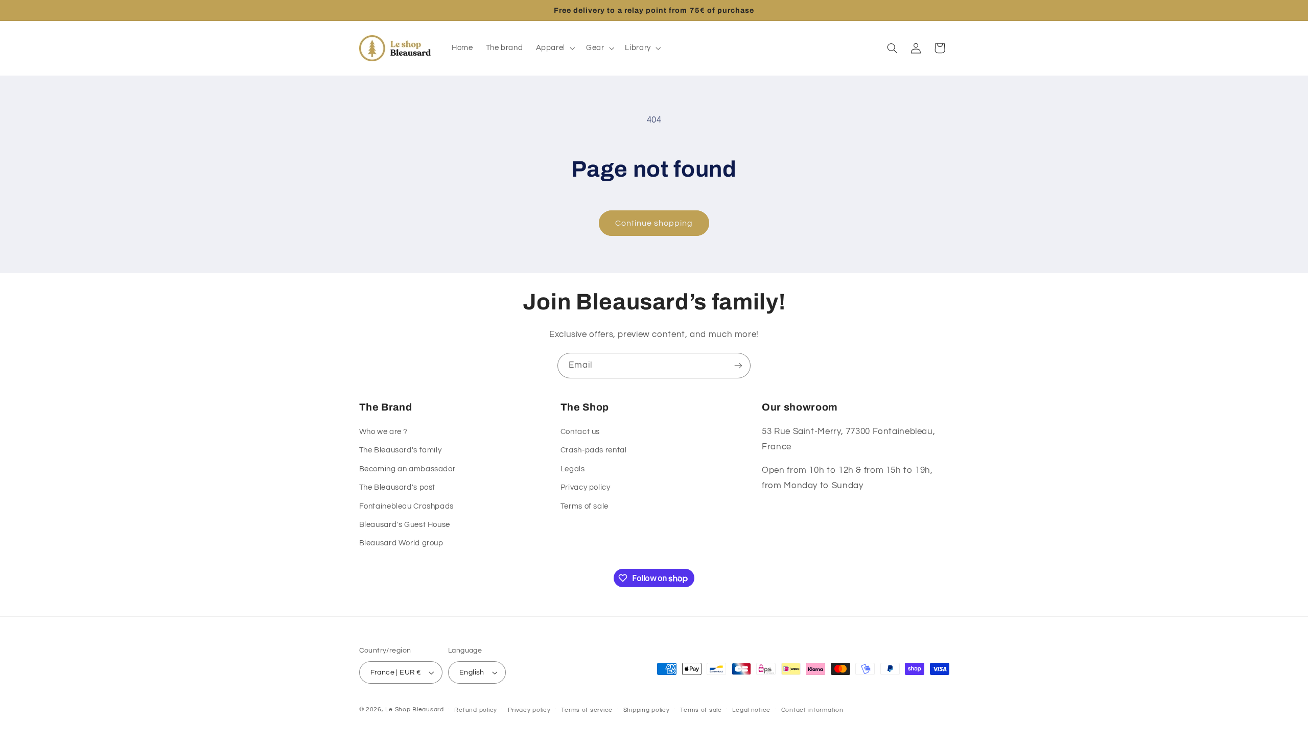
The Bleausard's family (400, 450)
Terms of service (587, 710)
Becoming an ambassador (407, 469)
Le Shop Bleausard (414, 709)
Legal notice (751, 710)
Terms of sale (584, 506)
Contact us (580, 432)
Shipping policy (646, 710)
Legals (572, 469)
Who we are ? (383, 432)
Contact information (812, 710)
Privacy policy (585, 487)
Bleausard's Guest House (405, 524)
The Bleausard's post (397, 487)
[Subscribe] (738, 365)
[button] (554, 48)
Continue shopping (654, 223)
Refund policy (475, 710)
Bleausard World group (401, 543)
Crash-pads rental (593, 450)
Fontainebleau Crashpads (406, 506)
